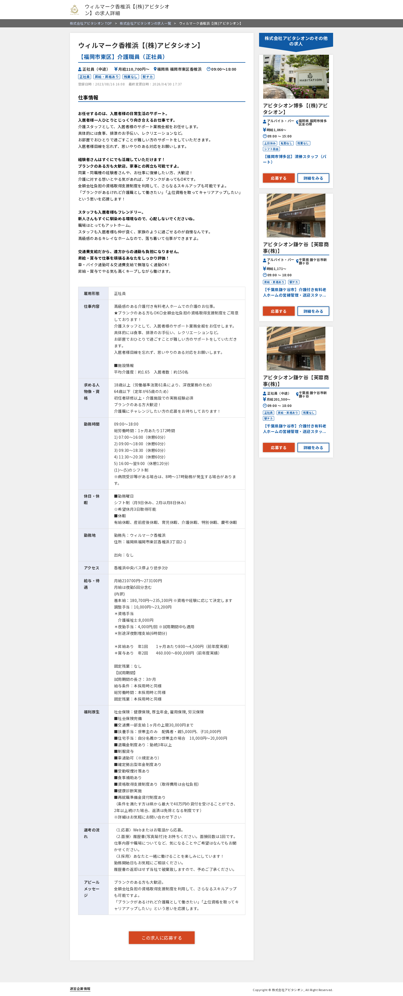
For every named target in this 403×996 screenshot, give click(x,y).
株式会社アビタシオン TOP (91, 23)
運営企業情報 (80, 988)
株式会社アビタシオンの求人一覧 (143, 23)
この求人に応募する (161, 937)
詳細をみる (313, 178)
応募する (279, 178)
